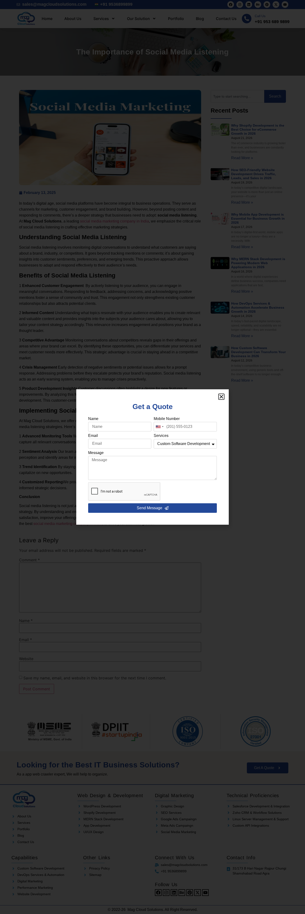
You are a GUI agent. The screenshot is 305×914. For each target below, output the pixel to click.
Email (93, 436)
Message (96, 453)
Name (93, 419)
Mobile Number (167, 419)
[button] (221, 396)
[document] (152, 457)
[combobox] (159, 426)
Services (161, 436)
